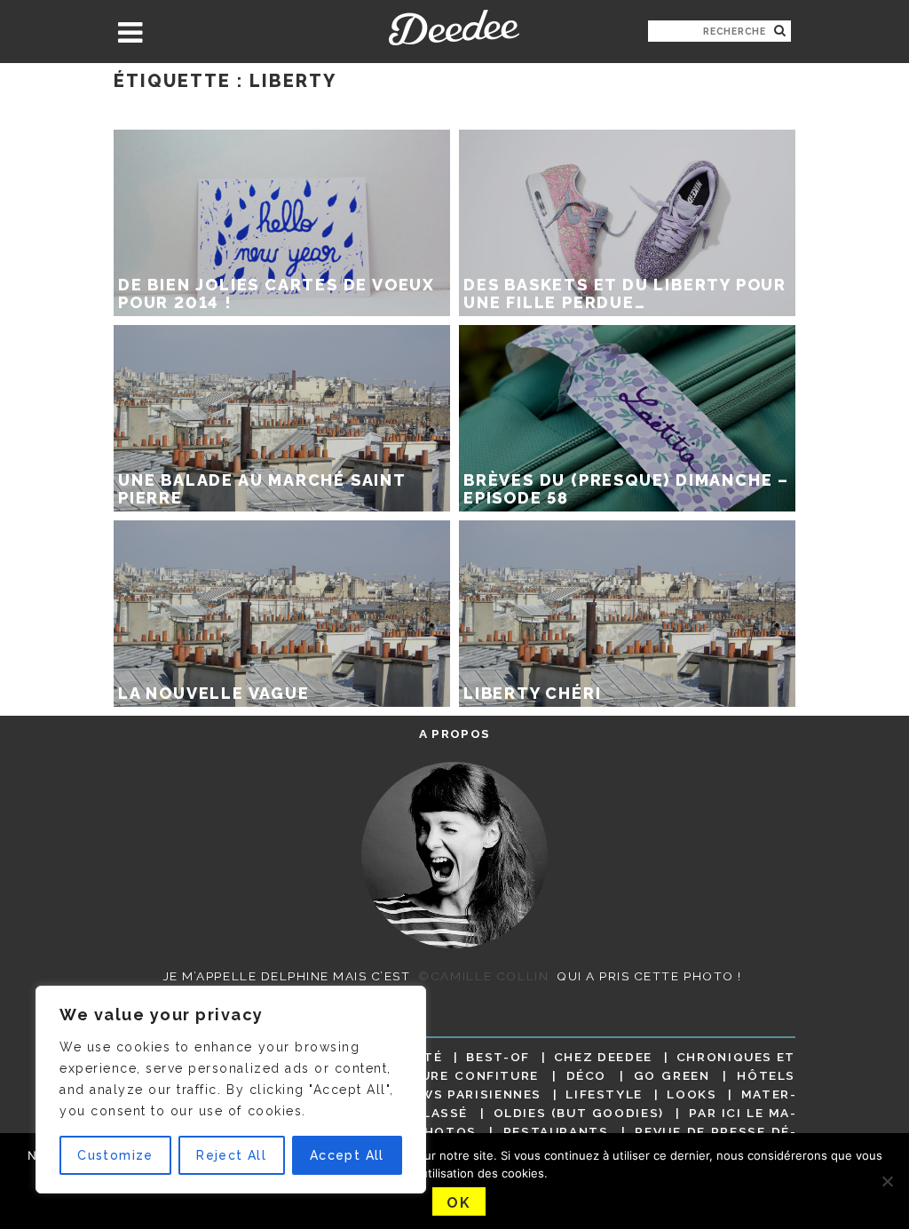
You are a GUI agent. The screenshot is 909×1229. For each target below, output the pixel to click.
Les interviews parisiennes (431, 1094)
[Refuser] (887, 1181)
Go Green (672, 1075)
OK (458, 1202)
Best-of (497, 1057)
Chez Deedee (603, 1057)
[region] (231, 1089)
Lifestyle (604, 1094)
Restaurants (556, 1131)
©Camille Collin (483, 976)
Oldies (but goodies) (579, 1113)
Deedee (454, 27)
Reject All (231, 1155)
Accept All (347, 1155)
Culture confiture (460, 1075)
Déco (586, 1075)
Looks (691, 1094)
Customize (115, 1155)
